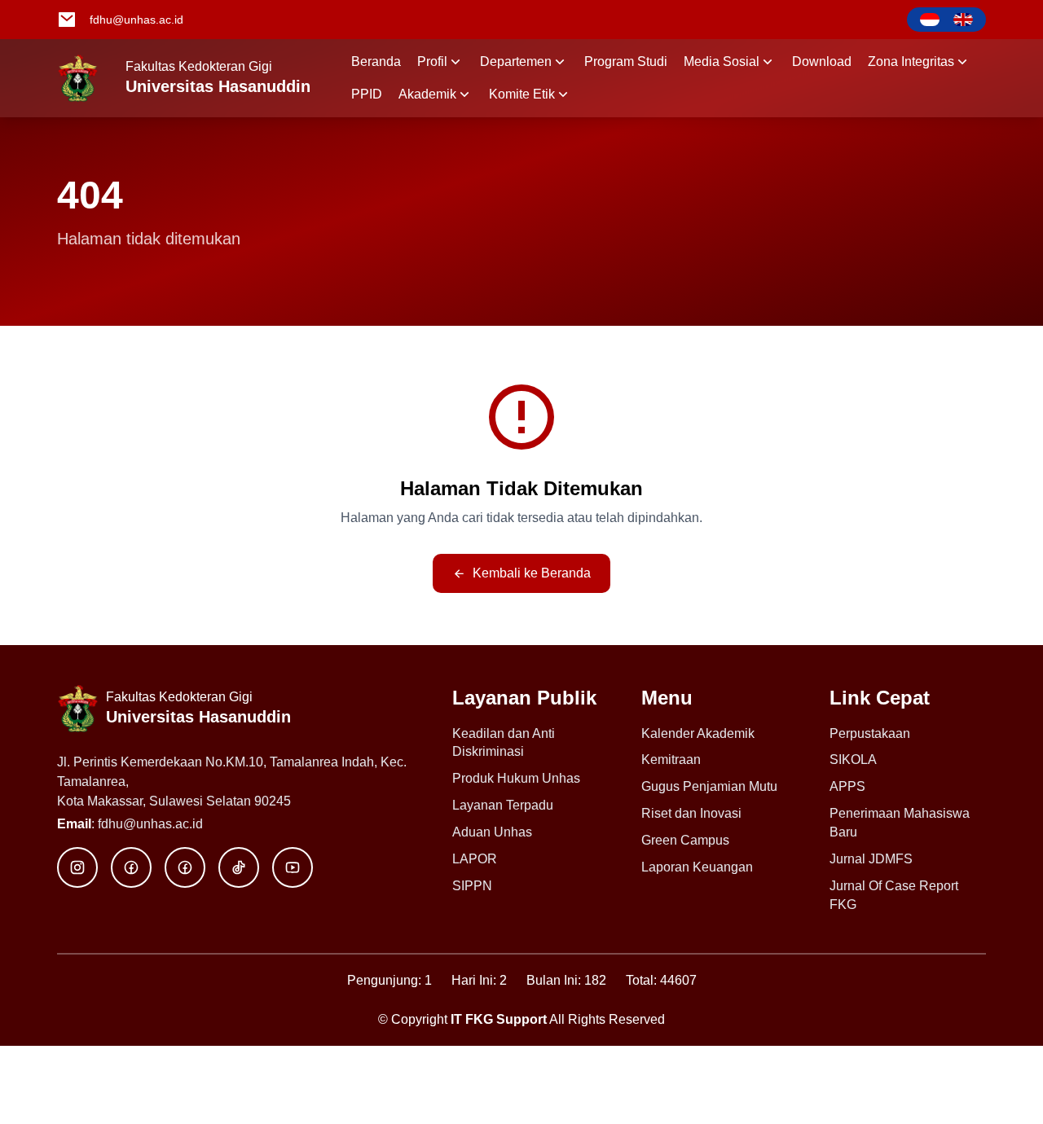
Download (822, 61)
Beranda (376, 61)
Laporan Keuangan (697, 867)
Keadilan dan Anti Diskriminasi (503, 743)
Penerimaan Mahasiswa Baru (900, 822)
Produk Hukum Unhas (516, 778)
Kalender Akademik (698, 733)
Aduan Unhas (492, 832)
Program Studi (625, 61)
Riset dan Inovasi (691, 813)
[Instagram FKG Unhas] (77, 867)
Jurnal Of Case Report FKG (894, 895)
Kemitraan (671, 759)
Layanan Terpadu (502, 805)
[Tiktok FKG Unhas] (238, 867)
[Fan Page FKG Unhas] (185, 867)
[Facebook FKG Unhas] (131, 867)
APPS (847, 786)
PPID (366, 94)
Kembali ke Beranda (532, 573)
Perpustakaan (870, 733)
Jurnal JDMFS (871, 859)
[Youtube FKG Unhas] (292, 867)
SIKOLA (853, 759)
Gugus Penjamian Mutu (709, 786)
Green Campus (685, 840)
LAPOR (474, 859)
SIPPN (472, 886)
